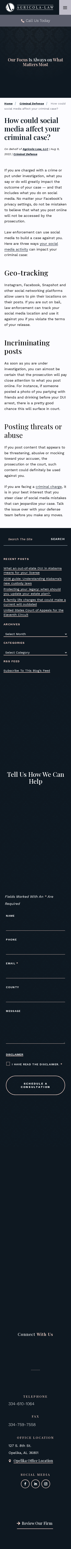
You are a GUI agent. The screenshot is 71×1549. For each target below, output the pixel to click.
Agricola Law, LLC (35, 149)
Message (13, 1011)
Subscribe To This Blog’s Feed (27, 670)
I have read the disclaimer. (37, 1064)
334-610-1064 (21, 1403)
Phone (11, 939)
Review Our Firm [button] (37, 1523)
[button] (65, 7)
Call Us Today (38, 20)
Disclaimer (14, 1054)
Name (10, 915)
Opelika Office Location (33, 1460)
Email (12, 963)
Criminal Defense (25, 154)
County (12, 987)
